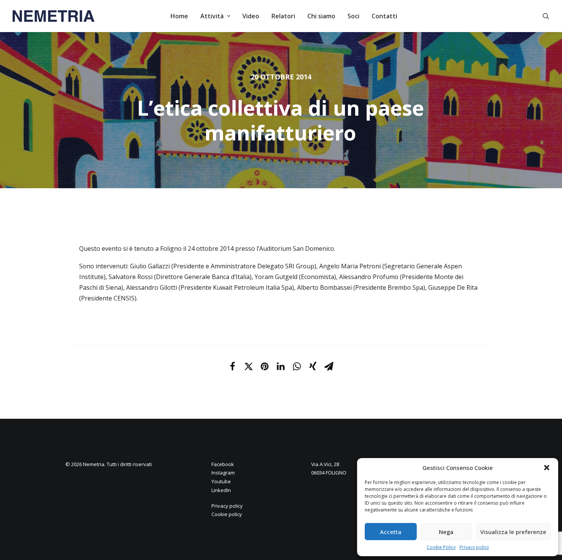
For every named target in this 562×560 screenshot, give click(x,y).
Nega (446, 532)
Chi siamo (321, 16)
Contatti (384, 16)
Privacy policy (474, 547)
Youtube (221, 481)
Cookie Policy (441, 547)
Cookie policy (226, 514)
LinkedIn (221, 490)
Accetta (390, 532)
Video (250, 16)
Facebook (222, 464)
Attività (212, 16)
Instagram (223, 472)
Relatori (283, 16)
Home (179, 16)
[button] (547, 467)
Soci (353, 16)
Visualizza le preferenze (513, 532)
